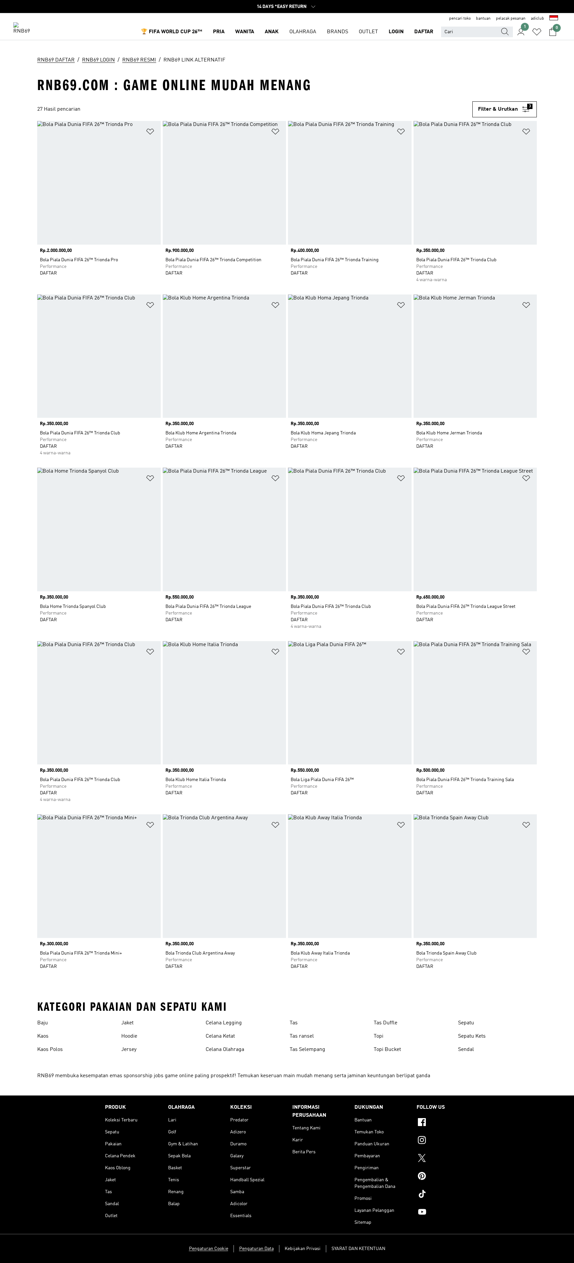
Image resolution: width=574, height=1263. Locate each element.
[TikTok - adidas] (443, 1195)
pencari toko (460, 19)
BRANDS (337, 32)
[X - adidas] (443, 1159)
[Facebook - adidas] (443, 1123)
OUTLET (368, 32)
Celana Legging (224, 1023)
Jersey (129, 1049)
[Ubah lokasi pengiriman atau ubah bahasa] (554, 18)
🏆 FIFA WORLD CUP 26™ (171, 32)
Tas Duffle (385, 1023)
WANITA (244, 32)
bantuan (483, 19)
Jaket (127, 1023)
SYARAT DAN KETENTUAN (358, 1248)
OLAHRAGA (302, 32)
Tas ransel (302, 1036)
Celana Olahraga (225, 1049)
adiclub (537, 19)
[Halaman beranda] (24, 28)
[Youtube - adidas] (443, 1213)
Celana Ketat (220, 1036)
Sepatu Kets (472, 1036)
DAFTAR (423, 32)
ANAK (272, 32)
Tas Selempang (307, 1049)
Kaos (42, 1036)
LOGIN (396, 32)
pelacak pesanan (511, 19)
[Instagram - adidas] (443, 1141)
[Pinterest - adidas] (443, 1177)
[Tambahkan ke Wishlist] (150, 132)
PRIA (219, 32)
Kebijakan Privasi (303, 1248)
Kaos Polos (50, 1049)
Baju (42, 1023)
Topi (378, 1036)
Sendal (466, 1049)
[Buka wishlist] (537, 32)
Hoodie (129, 1036)
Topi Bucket (387, 1049)
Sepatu (466, 1023)
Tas (294, 1023)
